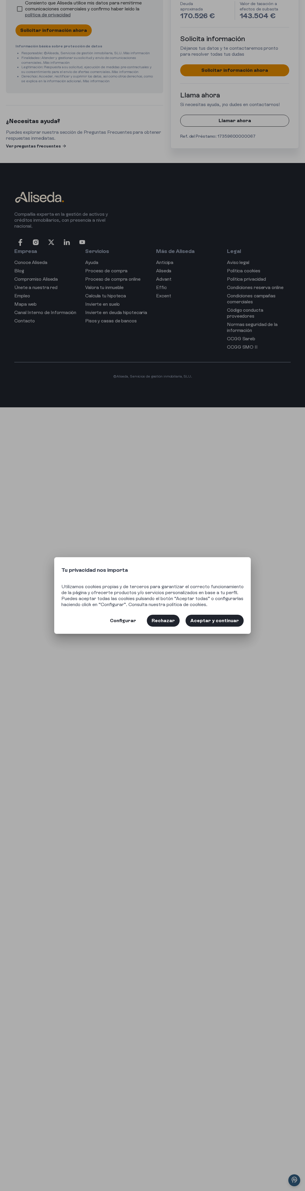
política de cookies (186, 604)
